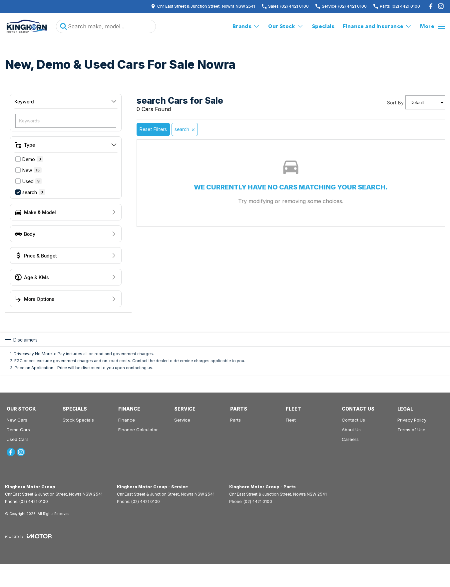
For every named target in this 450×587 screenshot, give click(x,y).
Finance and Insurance (373, 26)
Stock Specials (78, 420)
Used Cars (18, 439)
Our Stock (281, 26)
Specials (323, 26)
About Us (351, 429)
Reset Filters (153, 129)
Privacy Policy (411, 420)
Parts (235, 420)
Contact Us (353, 420)
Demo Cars (18, 429)
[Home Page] (27, 26)
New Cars (17, 420)
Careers (350, 439)
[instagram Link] (441, 6)
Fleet (291, 420)
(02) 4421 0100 (33, 501)
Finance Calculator (138, 429)
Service (182, 420)
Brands (241, 26)
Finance (126, 420)
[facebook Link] (431, 6)
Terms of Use (411, 429)
